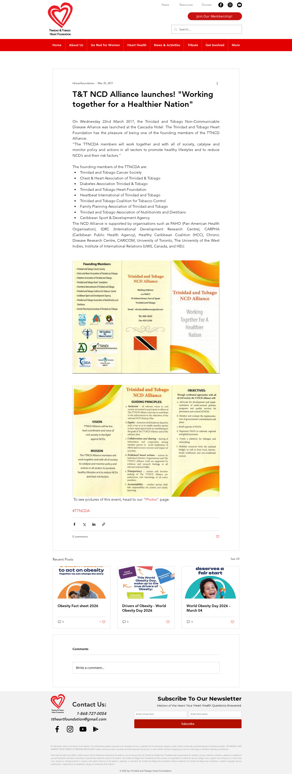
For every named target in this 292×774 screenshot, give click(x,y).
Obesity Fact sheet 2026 (78, 606)
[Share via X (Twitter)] (84, 524)
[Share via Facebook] (74, 524)
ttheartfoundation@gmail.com (78, 719)
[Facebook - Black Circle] (220, 4)
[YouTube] (83, 729)
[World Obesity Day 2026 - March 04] (210, 582)
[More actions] (217, 83)
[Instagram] (70, 729)
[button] (136, 45)
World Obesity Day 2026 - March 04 (208, 608)
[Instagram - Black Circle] (230, 4)
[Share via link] (103, 524)
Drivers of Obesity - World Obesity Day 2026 (144, 608)
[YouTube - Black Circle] (239, 4)
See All (235, 559)
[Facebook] (57, 729)
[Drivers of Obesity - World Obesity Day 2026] (146, 582)
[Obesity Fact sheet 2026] (81, 582)
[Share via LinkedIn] (94, 524)
